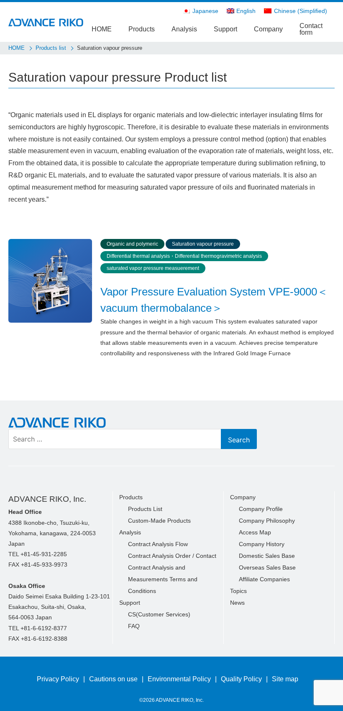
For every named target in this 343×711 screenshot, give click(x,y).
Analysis (184, 29)
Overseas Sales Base (267, 567)
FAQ (134, 626)
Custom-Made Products (159, 520)
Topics (238, 591)
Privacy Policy (58, 679)
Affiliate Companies (264, 579)
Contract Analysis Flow (158, 544)
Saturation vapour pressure (203, 244)
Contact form (311, 29)
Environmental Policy (179, 679)
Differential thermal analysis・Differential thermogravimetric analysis (184, 256)
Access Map (255, 532)
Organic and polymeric (132, 244)
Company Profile (261, 509)
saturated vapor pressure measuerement (153, 268)
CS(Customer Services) (159, 614)
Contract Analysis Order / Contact (172, 555)
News (237, 602)
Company (268, 29)
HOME (102, 29)
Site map (285, 679)
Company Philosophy (267, 520)
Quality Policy (241, 679)
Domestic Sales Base (267, 555)
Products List (145, 509)
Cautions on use (113, 679)
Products (141, 29)
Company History (261, 544)
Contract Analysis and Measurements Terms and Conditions (162, 579)
